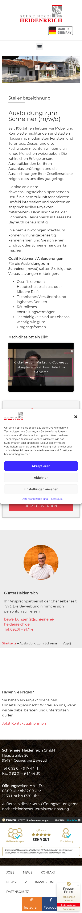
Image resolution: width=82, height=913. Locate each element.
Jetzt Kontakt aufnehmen (24, 723)
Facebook (51, 907)
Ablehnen (41, 478)
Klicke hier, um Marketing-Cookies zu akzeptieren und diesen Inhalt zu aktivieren (41, 367)
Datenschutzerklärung (35, 498)
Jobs (10, 872)
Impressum (56, 498)
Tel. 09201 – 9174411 (20, 629)
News (27, 872)
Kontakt (48, 872)
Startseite (9, 643)
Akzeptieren (41, 466)
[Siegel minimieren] (78, 885)
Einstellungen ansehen (41, 489)
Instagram (32, 907)
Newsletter (16, 882)
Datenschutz (17, 892)
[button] (76, 417)
